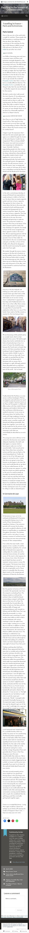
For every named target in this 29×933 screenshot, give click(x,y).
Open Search (26, 16)
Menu (6, 16)
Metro (11, 874)
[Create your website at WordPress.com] (14, 2)
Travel (15, 871)
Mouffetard (17, 874)
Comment (19, 910)
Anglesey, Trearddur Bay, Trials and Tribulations (14, 880)
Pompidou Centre (8, 80)
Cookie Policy (10, 926)
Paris (22, 874)
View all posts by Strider (18, 862)
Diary (7, 871)
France (11, 871)
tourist (7, 875)
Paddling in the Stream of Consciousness (14, 8)
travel (11, 875)
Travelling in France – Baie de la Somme (14, 884)
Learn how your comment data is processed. (14, 916)
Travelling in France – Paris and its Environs (13, 24)
